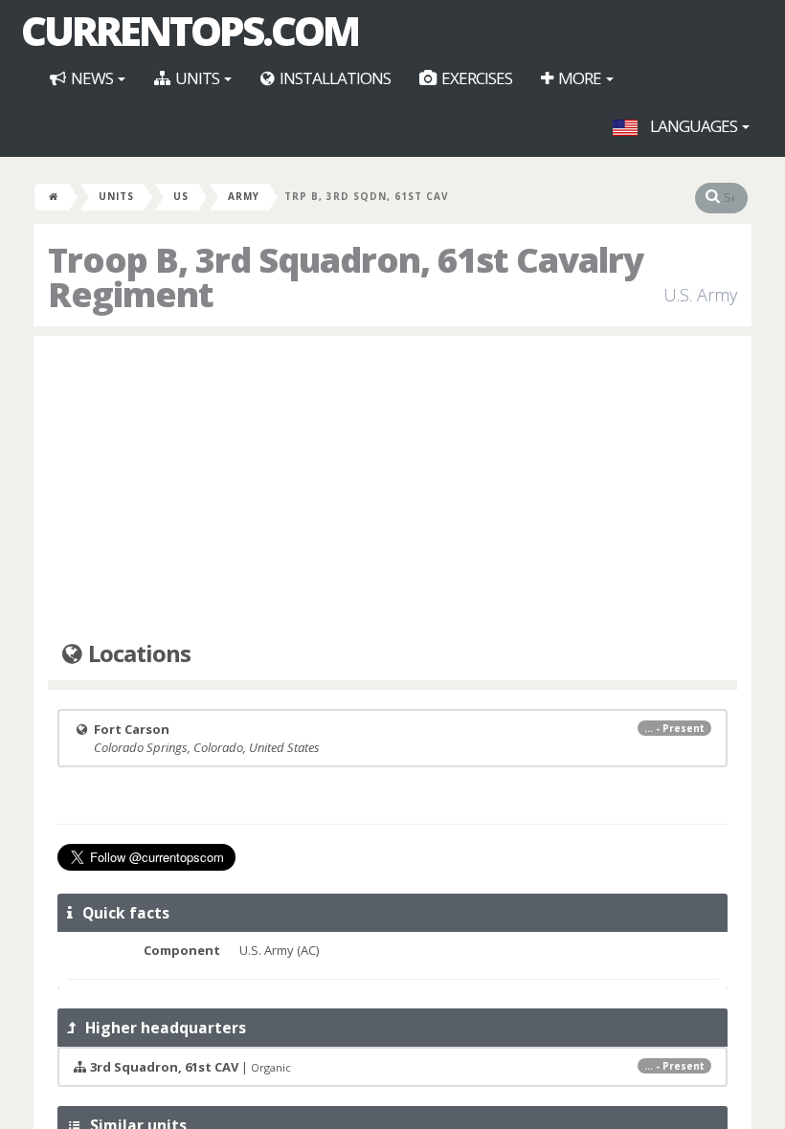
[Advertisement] (392, 489)
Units (197, 78)
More (579, 78)
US (181, 196)
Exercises (475, 78)
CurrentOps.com (189, 31)
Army (243, 196)
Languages (693, 126)
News (92, 78)
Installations (334, 78)
